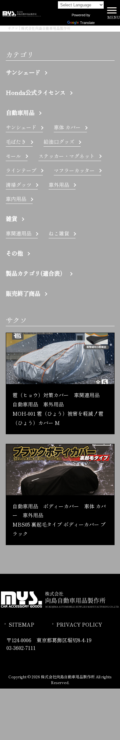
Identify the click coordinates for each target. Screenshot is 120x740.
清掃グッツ (18, 185)
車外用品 (59, 185)
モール (13, 156)
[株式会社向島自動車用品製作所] (22, 13)
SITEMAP (21, 624)
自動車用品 (20, 112)
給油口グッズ (59, 141)
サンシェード (23, 72)
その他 (14, 253)
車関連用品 (18, 233)
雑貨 (11, 218)
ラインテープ (21, 170)
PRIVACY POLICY (79, 624)
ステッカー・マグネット (66, 156)
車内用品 (16, 199)
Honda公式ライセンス (36, 92)
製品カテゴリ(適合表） (36, 273)
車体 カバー (67, 127)
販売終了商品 (23, 293)
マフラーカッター (74, 170)
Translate (87, 23)
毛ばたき (16, 141)
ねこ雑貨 (59, 233)
